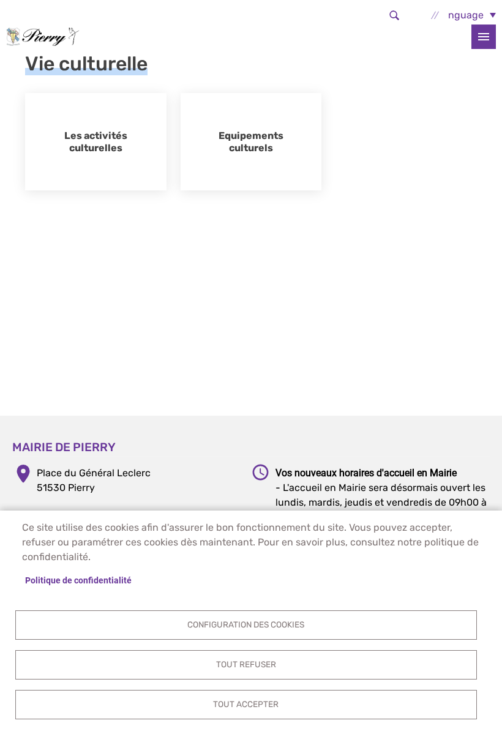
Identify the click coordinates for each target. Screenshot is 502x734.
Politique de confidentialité (78, 580)
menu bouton (483, 36)
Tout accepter (246, 704)
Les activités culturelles (95, 141)
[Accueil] (43, 36)
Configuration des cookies (245, 624)
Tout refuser (246, 664)
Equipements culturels (251, 141)
